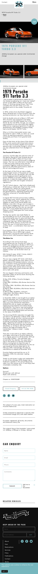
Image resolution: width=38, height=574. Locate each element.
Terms (7, 562)
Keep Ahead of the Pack (14, 525)
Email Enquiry (10, 389)
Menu (34, 2)
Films (6, 553)
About (7, 541)
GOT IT (4, 571)
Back (4, 15)
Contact (4, 2)
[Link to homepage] (19, 4)
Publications (9, 556)
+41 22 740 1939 (27, 389)
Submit (12, 486)
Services (7, 550)
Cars (6, 544)
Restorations (9, 547)
